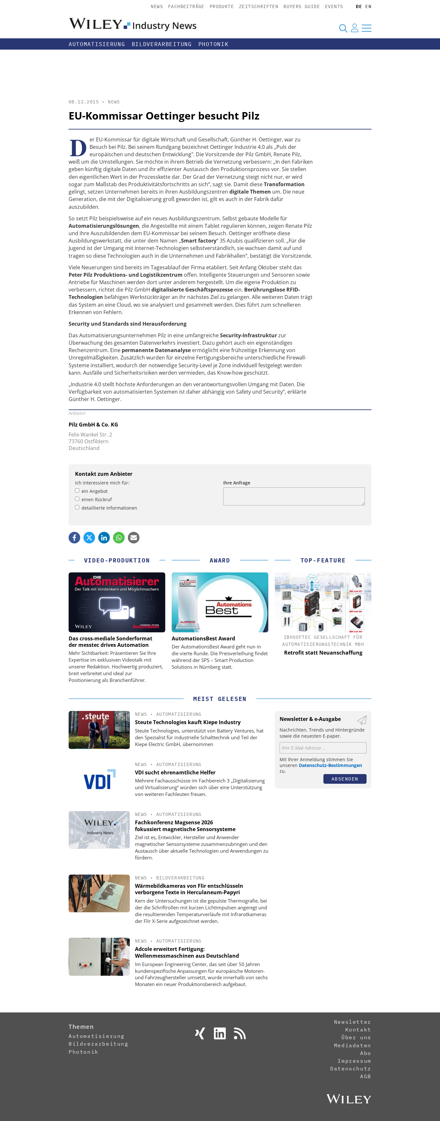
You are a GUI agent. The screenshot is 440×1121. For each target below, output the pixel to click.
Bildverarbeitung (162, 44)
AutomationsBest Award (203, 638)
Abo (365, 1053)
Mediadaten (352, 1045)
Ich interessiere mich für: (102, 483)
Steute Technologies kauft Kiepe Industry (188, 722)
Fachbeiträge (186, 6)
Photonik (213, 44)
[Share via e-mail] (133, 537)
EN (368, 6)
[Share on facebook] (74, 537)
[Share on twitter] (89, 537)
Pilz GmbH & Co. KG (93, 424)
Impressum (354, 1061)
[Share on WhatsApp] (119, 537)
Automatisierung (97, 44)
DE (359, 6)
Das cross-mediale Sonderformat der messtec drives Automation (110, 641)
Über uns (356, 1037)
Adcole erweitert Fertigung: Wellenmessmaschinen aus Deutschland (187, 952)
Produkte (222, 6)
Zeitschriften (258, 6)
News (157, 6)
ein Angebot (94, 491)
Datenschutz (350, 1068)
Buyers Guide (301, 6)
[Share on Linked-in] (104, 537)
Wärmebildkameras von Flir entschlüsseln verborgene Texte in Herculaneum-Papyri (189, 889)
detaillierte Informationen (109, 508)
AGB (365, 1076)
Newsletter (352, 1022)
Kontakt (358, 1029)
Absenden (345, 779)
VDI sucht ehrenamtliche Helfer (175, 772)
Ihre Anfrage (236, 483)
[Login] (355, 28)
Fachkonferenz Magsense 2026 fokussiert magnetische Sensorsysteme (185, 826)
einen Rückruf (96, 499)
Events (334, 6)
